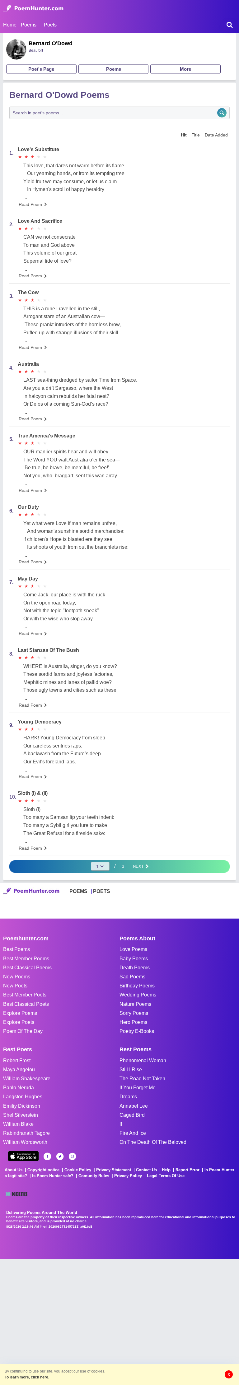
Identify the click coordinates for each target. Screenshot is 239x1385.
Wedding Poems (138, 994)
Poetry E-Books (137, 1031)
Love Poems (133, 949)
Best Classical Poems (27, 967)
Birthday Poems (137, 985)
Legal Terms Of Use (166, 1175)
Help (166, 1170)
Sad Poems (132, 976)
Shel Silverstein (20, 1115)
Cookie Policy (77, 1170)
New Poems (16, 976)
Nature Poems (135, 1004)
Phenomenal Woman (143, 1060)
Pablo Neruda (18, 1087)
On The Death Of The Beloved (153, 1142)
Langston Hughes (22, 1096)
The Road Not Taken (142, 1078)
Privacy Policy (128, 1175)
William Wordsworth (25, 1142)
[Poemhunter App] (23, 1156)
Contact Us (146, 1170)
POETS (101, 891)
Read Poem (30, 204)
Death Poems (135, 967)
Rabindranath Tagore (26, 1133)
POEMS (78, 891)
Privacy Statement (113, 1170)
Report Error (187, 1170)
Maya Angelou (19, 1069)
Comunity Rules (93, 1175)
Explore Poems (20, 1013)
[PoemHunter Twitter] (60, 1156)
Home (9, 24)
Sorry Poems (134, 1013)
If (121, 1124)
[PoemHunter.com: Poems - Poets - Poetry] (33, 8)
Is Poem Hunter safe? (52, 1175)
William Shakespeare (26, 1078)
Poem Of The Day (23, 1031)
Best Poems (16, 949)
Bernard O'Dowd (51, 43)
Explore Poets (18, 1022)
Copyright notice (43, 1170)
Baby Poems (134, 958)
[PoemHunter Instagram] (72, 1156)
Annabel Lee (134, 1106)
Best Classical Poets (26, 1004)
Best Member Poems (26, 958)
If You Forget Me (138, 1087)
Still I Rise (131, 1069)
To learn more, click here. (27, 1377)
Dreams (128, 1096)
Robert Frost (16, 1060)
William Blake (18, 1124)
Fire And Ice (133, 1133)
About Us (13, 1170)
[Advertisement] (93, 1321)
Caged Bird (132, 1115)
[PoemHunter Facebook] (47, 1156)
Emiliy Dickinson (21, 1106)
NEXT (139, 866)
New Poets (15, 985)
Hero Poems (133, 1022)
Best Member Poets (24, 994)
